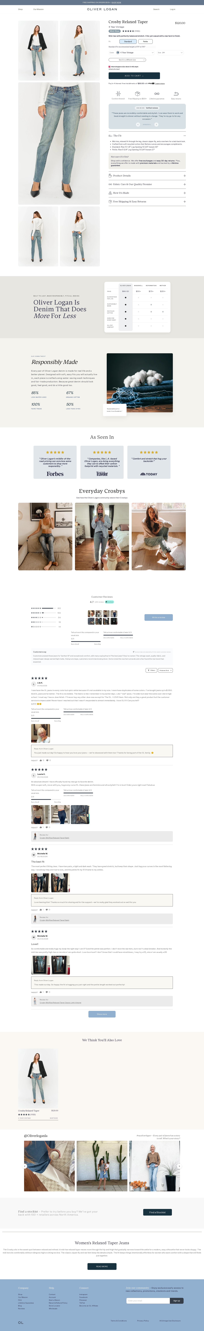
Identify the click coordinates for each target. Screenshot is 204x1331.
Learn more (160, 83)
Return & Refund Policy (58, 1303)
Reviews (21, 1309)
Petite (145, 41)
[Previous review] (138, 124)
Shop (20, 9)
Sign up (176, 1300)
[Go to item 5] (91, 621)
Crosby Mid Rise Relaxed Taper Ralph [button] (54, 838)
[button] (128, 31)
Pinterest (83, 1300)
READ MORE (102, 1266)
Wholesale (53, 1309)
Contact (52, 1294)
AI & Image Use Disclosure (170, 1321)
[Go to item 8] (113, 621)
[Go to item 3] (106, 613)
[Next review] (156, 124)
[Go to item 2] (98, 613)
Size (159, 52)
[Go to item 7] (106, 621)
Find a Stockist (157, 1212)
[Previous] (24, 1166)
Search (156, 9)
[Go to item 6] (98, 621)
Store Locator (54, 1306)
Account (52, 1297)
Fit (109, 41)
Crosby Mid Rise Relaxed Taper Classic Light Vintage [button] (60, 1003)
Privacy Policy (143, 1321)
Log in (172, 9)
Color (112, 52)
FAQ (20, 1300)
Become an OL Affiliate (88, 1306)
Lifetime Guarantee (26, 1303)
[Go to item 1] (91, 613)
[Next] (179, 1166)
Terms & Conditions (119, 1321)
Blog (20, 1306)
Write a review (158, 617)
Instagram (83, 1294)
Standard (128, 41)
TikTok (82, 1303)
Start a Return (54, 1300)
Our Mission (38, 9)
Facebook (83, 1297)
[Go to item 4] (113, 613)
